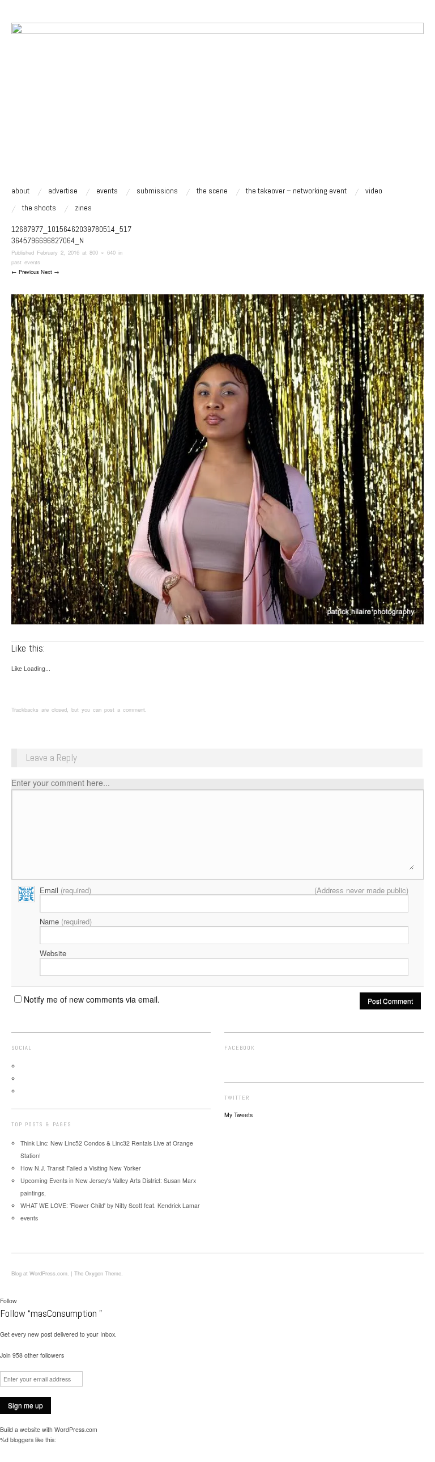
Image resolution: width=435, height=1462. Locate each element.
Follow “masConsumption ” (51, 1313)
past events (25, 262)
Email (65, 890)
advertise (63, 191)
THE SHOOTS (39, 208)
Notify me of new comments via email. (92, 999)
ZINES (83, 208)
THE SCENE (212, 191)
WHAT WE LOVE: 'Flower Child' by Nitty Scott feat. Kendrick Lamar (110, 1205)
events (107, 191)
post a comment (124, 709)
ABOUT (20, 191)
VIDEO (373, 191)
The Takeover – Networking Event (296, 191)
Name (66, 921)
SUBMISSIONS (157, 191)
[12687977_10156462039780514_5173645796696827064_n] (217, 458)
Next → (50, 272)
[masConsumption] (217, 103)
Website (53, 953)
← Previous (25, 272)
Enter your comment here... (60, 782)
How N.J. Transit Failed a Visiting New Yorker (80, 1168)
